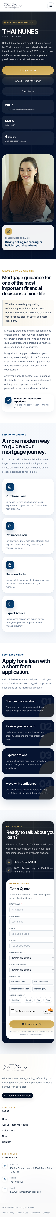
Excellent (16, 1000)
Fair (38, 1000)
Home (5, 1119)
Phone (13, 940)
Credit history (18, 995)
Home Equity (40, 989)
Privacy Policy (8, 1213)
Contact (6, 1141)
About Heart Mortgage (28, 80)
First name (15, 904)
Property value (18, 964)
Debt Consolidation (20, 989)
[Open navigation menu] (50, 5)
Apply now (26, 70)
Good (28, 1000)
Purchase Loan (18, 981)
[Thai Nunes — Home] (12, 5)
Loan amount (17, 952)
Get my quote (30, 1024)
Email (13, 928)
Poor (48, 1000)
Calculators (28, 91)
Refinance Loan (41, 981)
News (5, 1136)
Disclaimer (35, 1213)
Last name (15, 916)
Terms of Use (22, 1213)
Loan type (15, 976)
